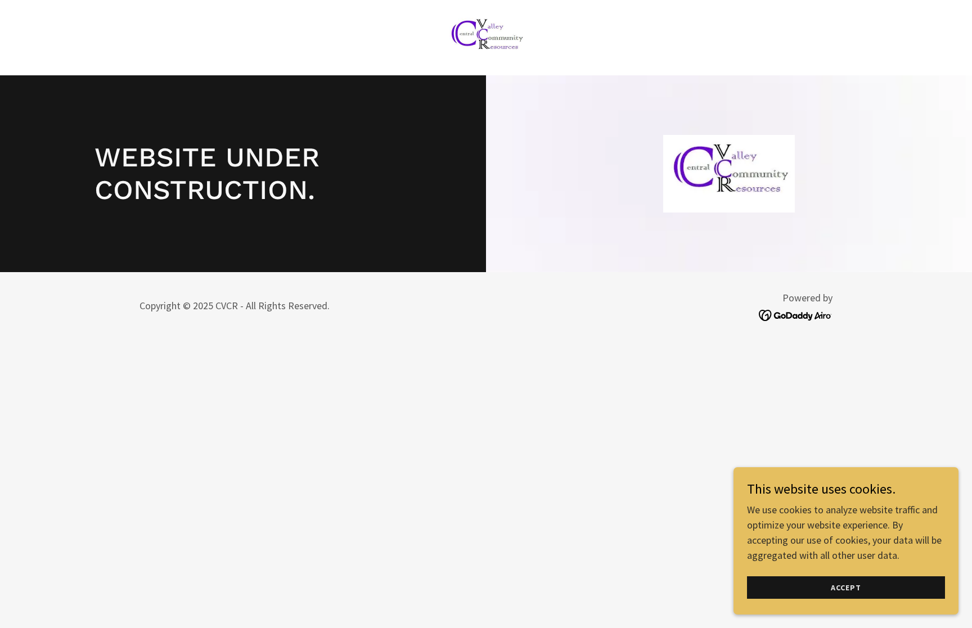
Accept (846, 587)
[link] (486, 36)
